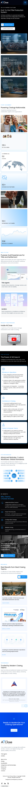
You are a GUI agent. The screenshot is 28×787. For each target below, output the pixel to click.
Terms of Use (6, 776)
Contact (3, 770)
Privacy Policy (13, 776)
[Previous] (23, 706)
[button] (14, 730)
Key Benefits (4, 763)
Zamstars (20, 779)
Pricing (2, 761)
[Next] (26, 706)
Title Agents (4, 754)
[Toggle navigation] (25, 2)
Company (3, 768)
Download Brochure (8, 28)
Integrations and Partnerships (8, 765)
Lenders (3, 755)
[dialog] (5, 786)
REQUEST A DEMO (8, 24)
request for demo (9, 555)
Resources (3, 767)
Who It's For (4, 759)
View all (23, 576)
